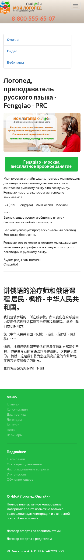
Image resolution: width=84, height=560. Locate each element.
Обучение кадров (20, 479)
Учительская (16, 474)
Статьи (13, 40)
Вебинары (15, 62)
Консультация (17, 409)
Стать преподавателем (24, 464)
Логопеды (14, 419)
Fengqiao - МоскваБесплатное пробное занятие (41, 164)
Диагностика (16, 414)
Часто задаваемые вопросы (28, 469)
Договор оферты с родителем (29, 539)
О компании (16, 459)
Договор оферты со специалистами (34, 531)
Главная (13, 404)
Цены (11, 430)
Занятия (13, 425)
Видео (12, 51)
